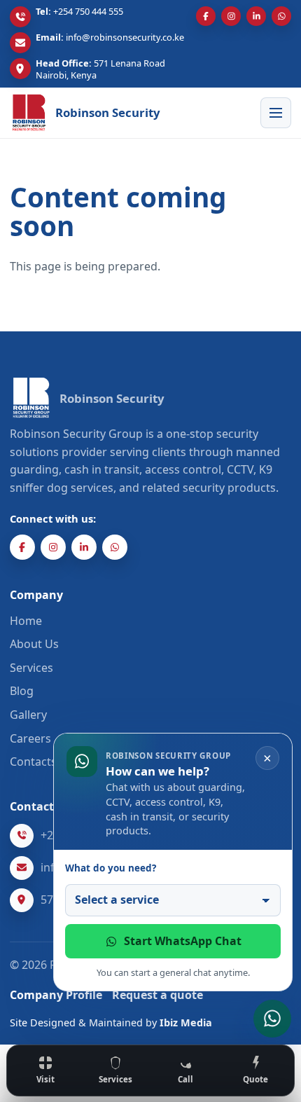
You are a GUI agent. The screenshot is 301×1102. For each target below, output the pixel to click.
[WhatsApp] (281, 16)
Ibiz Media (186, 1022)
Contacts (33, 761)
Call (185, 1079)
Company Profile (56, 995)
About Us (34, 644)
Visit (45, 1079)
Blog (22, 690)
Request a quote (157, 995)
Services (115, 1079)
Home (26, 620)
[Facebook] (206, 16)
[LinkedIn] (256, 16)
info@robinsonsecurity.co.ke (125, 37)
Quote (255, 1079)
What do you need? (110, 868)
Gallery (28, 714)
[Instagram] (231, 16)
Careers (30, 738)
